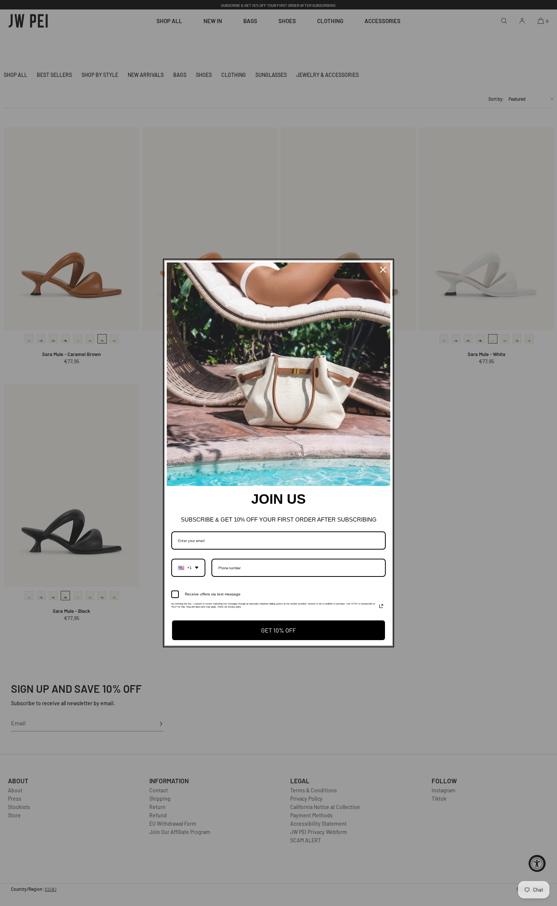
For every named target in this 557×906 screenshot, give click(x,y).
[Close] (383, 270)
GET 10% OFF (278, 630)
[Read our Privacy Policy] (381, 606)
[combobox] (188, 568)
